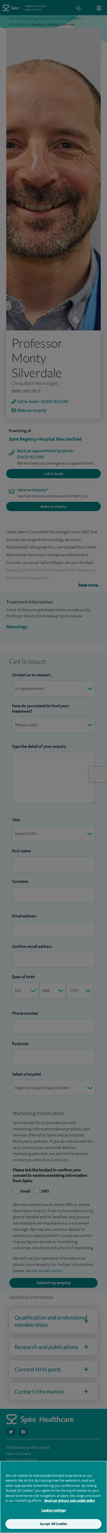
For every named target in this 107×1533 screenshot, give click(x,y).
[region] (53, 1497)
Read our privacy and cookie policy (69, 1500)
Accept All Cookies (53, 1524)
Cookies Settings (53, 1510)
